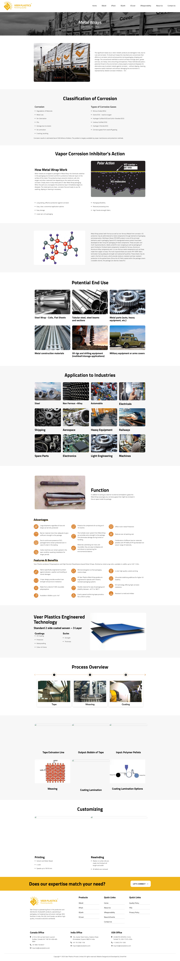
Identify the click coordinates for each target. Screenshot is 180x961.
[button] (35, 675)
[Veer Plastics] (18, 6)
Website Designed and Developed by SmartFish (111, 956)
